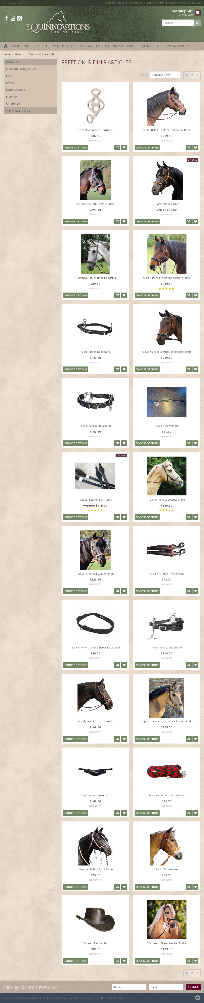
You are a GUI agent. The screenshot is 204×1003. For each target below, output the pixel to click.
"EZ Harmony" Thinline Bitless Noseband (95, 647)
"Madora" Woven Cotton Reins (166, 795)
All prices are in (14, 3)
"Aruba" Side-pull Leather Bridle (95, 204)
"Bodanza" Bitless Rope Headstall (95, 278)
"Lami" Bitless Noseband (95, 795)
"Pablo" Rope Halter (166, 869)
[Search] (197, 23)
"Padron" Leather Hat (95, 943)
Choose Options (75, 147)
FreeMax (11, 96)
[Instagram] (19, 18)
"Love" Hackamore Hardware (95, 130)
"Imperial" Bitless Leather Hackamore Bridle (166, 721)
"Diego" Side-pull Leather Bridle (95, 573)
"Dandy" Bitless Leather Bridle (166, 499)
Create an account (190, 3)
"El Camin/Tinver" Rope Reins (166, 573)
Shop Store (22, 47)
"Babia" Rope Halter (166, 204)
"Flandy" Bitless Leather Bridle (95, 721)
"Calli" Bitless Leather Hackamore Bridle (167, 278)
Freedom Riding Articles (21, 69)
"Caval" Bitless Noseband (95, 425)
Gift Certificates (155, 3)
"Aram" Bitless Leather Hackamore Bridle (166, 130)
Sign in (172, 3)
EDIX (9, 76)
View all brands (18, 110)
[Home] (5, 48)
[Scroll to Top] (198, 998)
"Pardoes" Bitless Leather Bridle (166, 943)
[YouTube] (13, 18)
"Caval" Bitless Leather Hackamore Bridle (166, 352)
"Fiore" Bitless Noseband (166, 647)
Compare (114, 3)
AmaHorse (13, 103)
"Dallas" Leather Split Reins (95, 499)
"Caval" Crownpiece (167, 425)
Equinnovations (16, 89)
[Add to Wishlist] (124, 147)
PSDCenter (119, 997)
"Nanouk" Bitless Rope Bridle (95, 869)
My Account (135, 3)
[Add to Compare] (117, 147)
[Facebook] (6, 18)
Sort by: (144, 75)
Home (6, 54)
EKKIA (10, 82)
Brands (19, 54)
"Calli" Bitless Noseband (95, 352)
